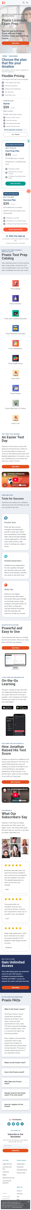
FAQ (18, 1196)
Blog (18, 1199)
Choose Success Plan (15, 229)
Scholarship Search (22, 1170)
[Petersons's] (3, 2)
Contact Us (20, 1193)
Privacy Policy (6, 1196)
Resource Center (21, 1172)
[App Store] (7, 708)
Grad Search (20, 1167)
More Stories (15, 782)
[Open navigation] (27, 2)
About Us (19, 1190)
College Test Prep (7, 1164)
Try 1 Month (15, 134)
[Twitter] (9, 1123)
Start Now (15, 43)
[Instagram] (22, 1123)
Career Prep (6, 1172)
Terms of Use (6, 1198)
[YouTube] (17, 1123)
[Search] (23, 2)
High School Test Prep (8, 1178)
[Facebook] (13, 1123)
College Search (21, 1164)
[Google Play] (22, 708)
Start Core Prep (15, 183)
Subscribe (15, 1150)
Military (5, 1175)
